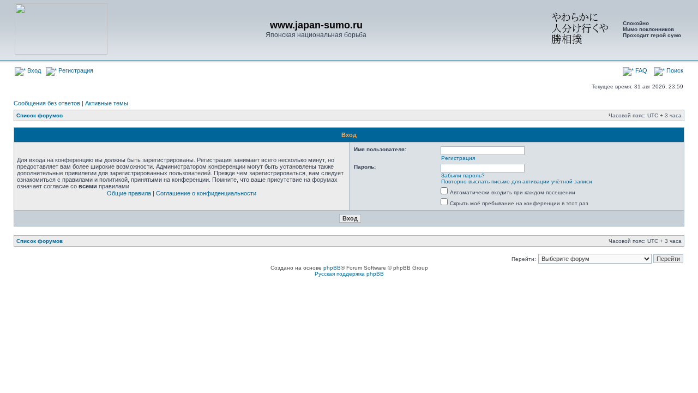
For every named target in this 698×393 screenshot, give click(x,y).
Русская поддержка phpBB (349, 274)
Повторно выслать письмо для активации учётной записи (516, 181)
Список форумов (39, 115)
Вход (33, 70)
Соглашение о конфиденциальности (206, 193)
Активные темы (106, 103)
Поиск (674, 70)
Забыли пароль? (463, 175)
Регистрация (75, 70)
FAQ (640, 70)
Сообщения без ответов (47, 103)
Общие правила (129, 193)
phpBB (332, 268)
